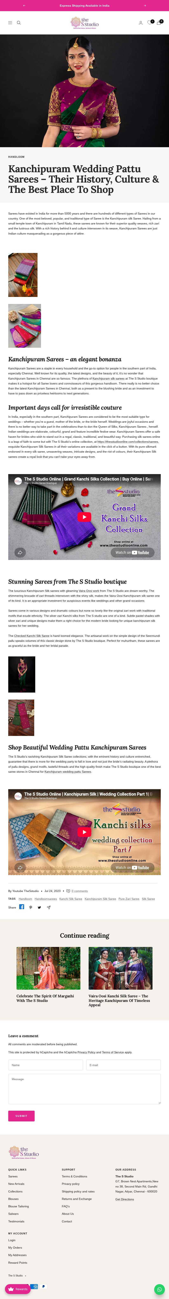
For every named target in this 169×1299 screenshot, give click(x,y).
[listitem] (21, 907)
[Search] (19, 23)
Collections (15, 1191)
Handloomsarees (46, 898)
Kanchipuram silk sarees (108, 378)
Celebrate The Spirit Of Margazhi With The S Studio (45, 998)
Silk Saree (148, 898)
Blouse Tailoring (18, 1206)
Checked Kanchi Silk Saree (31, 635)
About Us (68, 1213)
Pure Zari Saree (129, 898)
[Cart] (159, 23)
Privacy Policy (86, 1052)
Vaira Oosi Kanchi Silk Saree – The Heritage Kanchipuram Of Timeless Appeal (119, 1000)
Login (11, 1240)
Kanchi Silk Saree (70, 898)
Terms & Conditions (74, 1176)
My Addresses (17, 1255)
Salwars (13, 1213)
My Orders (15, 1247)
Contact (67, 1221)
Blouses (13, 1199)
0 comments (80, 891)
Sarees (13, 1176)
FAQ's (66, 1206)
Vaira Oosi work (89, 590)
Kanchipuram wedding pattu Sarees (68, 771)
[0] (150, 23)
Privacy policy (71, 1183)
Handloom (16, 156)
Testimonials (16, 1221)
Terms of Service (113, 1052)
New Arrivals (16, 1183)
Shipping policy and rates (78, 1191)
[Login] (141, 23)
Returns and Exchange (77, 1199)
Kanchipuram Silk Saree (100, 898)
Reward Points (17, 1262)
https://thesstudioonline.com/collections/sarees (127, 441)
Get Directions (124, 1199)
